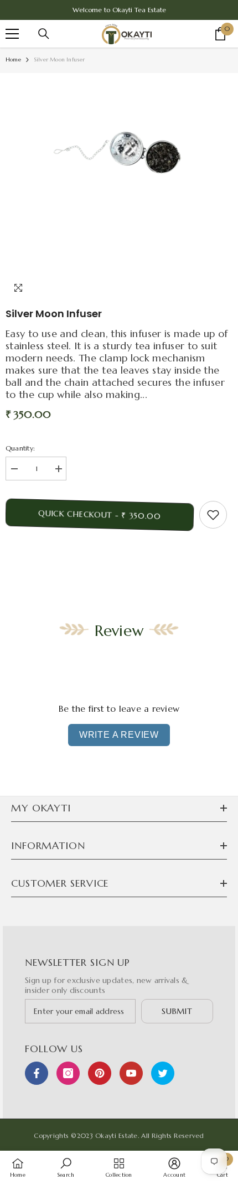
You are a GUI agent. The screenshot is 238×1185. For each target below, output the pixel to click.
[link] (65, 1167)
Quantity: (20, 448)
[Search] (43, 33)
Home (13, 59)
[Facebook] (36, 1073)
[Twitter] (162, 1073)
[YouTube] (131, 1073)
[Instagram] (68, 1073)
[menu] (12, 33)
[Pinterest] (99, 1073)
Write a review (119, 734)
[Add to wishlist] (213, 515)
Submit (177, 1011)
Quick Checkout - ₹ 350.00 (99, 514)
